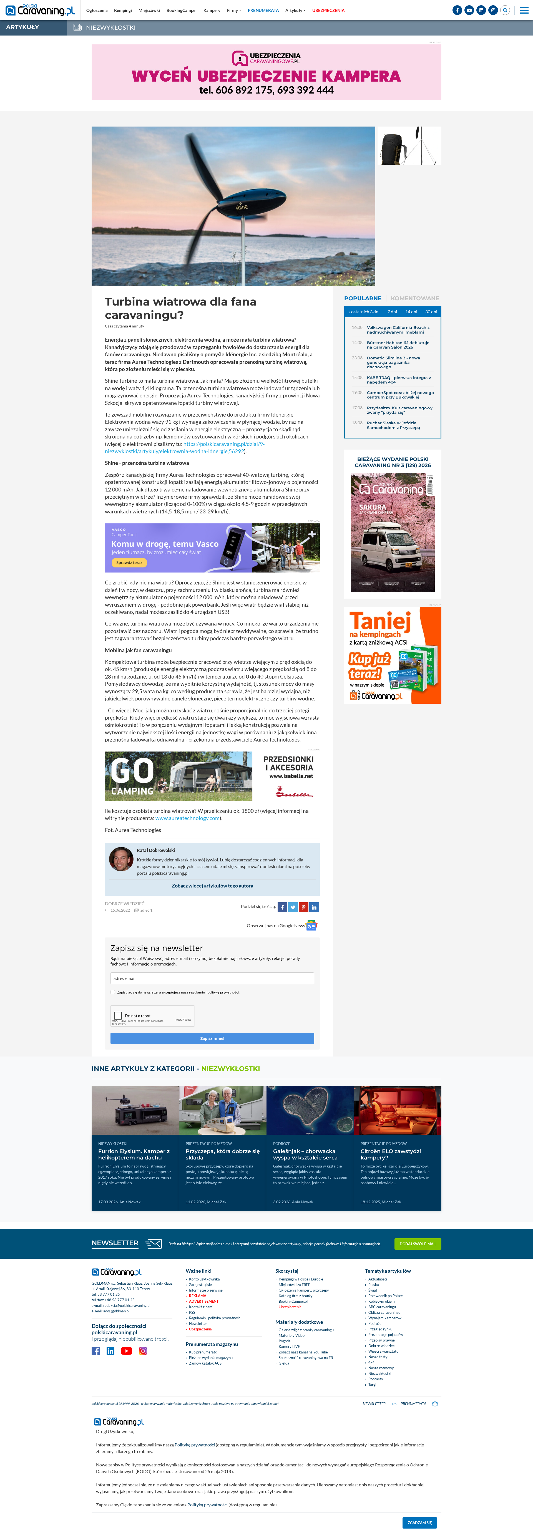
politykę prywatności (223, 992)
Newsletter (198, 1323)
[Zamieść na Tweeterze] (293, 906)
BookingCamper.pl (293, 1301)
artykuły (22, 27)
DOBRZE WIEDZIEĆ (125, 903)
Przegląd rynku (380, 1329)
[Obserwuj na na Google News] (311, 925)
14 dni (411, 311)
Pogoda (285, 1341)
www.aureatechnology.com (187, 818)
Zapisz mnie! (212, 1038)
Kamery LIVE (289, 1346)
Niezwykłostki (379, 1373)
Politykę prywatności (195, 1444)
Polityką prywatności (207, 1504)
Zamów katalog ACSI (206, 1363)
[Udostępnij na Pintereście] (303, 906)
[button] (295, 10)
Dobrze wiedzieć (381, 1345)
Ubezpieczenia (200, 1329)
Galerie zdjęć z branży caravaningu (306, 1330)
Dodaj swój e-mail (418, 1244)
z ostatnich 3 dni (363, 311)
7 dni (392, 311)
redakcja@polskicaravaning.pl (126, 1305)
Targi (372, 1384)
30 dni (431, 311)
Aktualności (377, 1279)
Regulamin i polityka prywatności (215, 1318)
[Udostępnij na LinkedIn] (314, 906)
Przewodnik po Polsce (385, 1296)
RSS (192, 1312)
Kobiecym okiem (381, 1301)
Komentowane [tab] (415, 298)
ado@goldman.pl (116, 1311)
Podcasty (375, 1379)
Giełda (284, 1363)
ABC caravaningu (382, 1307)
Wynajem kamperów (384, 1318)
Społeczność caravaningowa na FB (306, 1357)
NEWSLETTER (115, 1243)
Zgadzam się (420, 1523)
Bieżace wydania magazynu (211, 1357)
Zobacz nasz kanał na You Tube (303, 1352)
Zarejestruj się (200, 1284)
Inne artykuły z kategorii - (176, 1069)
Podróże (374, 1323)
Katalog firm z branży (296, 1296)
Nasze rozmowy (381, 1368)
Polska (373, 1284)
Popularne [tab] (362, 298)
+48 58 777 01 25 (120, 1300)
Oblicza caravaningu (384, 1312)
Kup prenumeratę (203, 1352)
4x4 (371, 1362)
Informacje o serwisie (206, 1290)
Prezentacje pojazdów (385, 1334)
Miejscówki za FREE (294, 1284)
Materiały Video (292, 1335)
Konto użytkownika (204, 1279)
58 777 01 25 (108, 1294)
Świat (372, 1290)
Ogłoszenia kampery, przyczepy (304, 1290)
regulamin (197, 992)
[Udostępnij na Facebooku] (282, 906)
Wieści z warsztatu (383, 1351)
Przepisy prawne (381, 1340)
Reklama (197, 1296)
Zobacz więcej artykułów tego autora (212, 886)
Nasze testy (378, 1357)
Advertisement (204, 1301)
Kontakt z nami (201, 1307)
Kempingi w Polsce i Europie (301, 1279)
